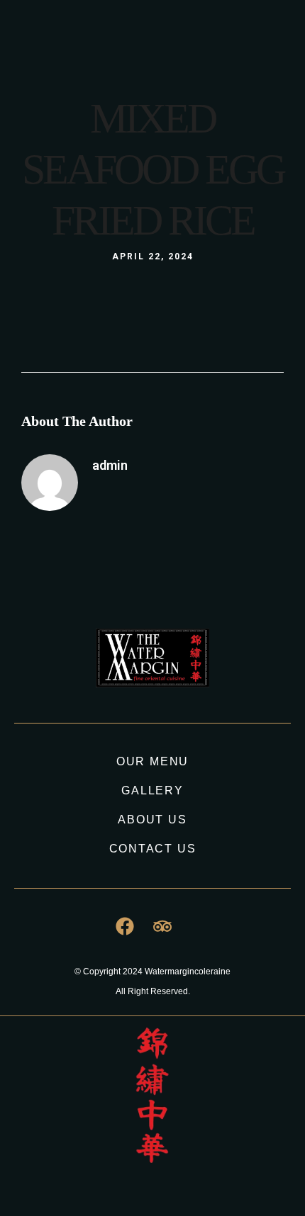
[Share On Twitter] (62, 1155)
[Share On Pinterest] (83, 1155)
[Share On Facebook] (41, 1155)
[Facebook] (186, 46)
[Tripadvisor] (213, 46)
